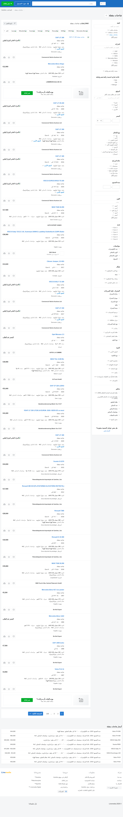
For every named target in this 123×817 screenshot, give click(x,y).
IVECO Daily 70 (116, 748)
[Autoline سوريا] (115, 3)
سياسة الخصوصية (90, 780)
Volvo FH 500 (116, 731)
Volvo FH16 (117, 761)
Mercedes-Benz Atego (56, 64)
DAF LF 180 (60, 37)
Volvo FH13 (117, 757)
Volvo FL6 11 (59, 669)
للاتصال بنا (119, 784)
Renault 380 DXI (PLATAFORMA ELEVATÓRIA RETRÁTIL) (43, 486)
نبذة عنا (120, 777)
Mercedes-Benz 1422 (56, 616)
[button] (9, 57)
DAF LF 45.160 (58, 103)
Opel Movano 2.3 (58, 334)
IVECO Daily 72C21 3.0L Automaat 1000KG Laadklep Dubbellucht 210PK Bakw (35, 232)
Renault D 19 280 (58, 537)
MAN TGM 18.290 (58, 207)
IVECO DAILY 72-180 (56, 282)
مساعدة (119, 780)
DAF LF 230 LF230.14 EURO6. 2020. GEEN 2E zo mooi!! (44, 410)
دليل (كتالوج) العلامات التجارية (86, 790)
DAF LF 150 (60, 308)
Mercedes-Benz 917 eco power (53, 590)
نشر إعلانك (27, 93)
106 (47, 714)
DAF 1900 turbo (58, 643)
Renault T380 (59, 511)
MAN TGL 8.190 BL (57, 359)
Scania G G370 (58, 461)
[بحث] (94, 3)
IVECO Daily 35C (115, 740)
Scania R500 (117, 744)
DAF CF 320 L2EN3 (57, 386)
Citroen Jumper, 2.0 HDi (55, 261)
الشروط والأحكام (90, 777)
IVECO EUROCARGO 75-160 (53, 181)
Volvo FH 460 (116, 735)
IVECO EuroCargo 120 (114, 753)
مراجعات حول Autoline (88, 787)
